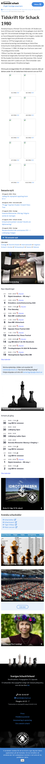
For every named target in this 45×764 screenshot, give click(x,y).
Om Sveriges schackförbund (12, 9)
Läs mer (22, 607)
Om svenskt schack (22, 723)
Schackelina (8, 520)
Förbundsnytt (19, 247)
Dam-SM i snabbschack (17, 316)
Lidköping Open (14, 429)
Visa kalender (5, 359)
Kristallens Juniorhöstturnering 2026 (21, 303)
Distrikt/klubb (13, 245)
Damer (28, 247)
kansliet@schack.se (23, 698)
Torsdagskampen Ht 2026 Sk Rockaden (22, 348)
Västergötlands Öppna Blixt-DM (20, 355)
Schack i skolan (6, 247)
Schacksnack (9, 522)
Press (22, 713)
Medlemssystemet (22, 717)
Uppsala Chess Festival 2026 (19, 329)
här (28, 685)
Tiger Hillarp (9, 525)
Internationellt (26, 245)
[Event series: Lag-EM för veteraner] (17, 420)
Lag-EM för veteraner (16, 423)
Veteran (36, 247)
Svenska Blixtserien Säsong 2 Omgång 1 (23, 442)
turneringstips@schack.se (32, 372)
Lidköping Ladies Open (17, 436)
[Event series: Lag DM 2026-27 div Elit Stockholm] (17, 339)
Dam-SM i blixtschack (16, 322)
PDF (18, 93)
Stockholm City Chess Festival (19, 335)
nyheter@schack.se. (10, 370)
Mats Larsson (9, 527)
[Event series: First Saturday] (17, 307)
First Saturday (13, 309)
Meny (36, 4)
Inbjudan (21, 294)
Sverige (4, 245)
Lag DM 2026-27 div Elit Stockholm (21, 342)
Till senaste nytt (11, 238)
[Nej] (42, 756)
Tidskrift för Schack (26, 9)
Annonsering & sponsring (22, 720)
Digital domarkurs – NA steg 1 (19, 296)
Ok (22, 760)
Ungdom (37, 245)
